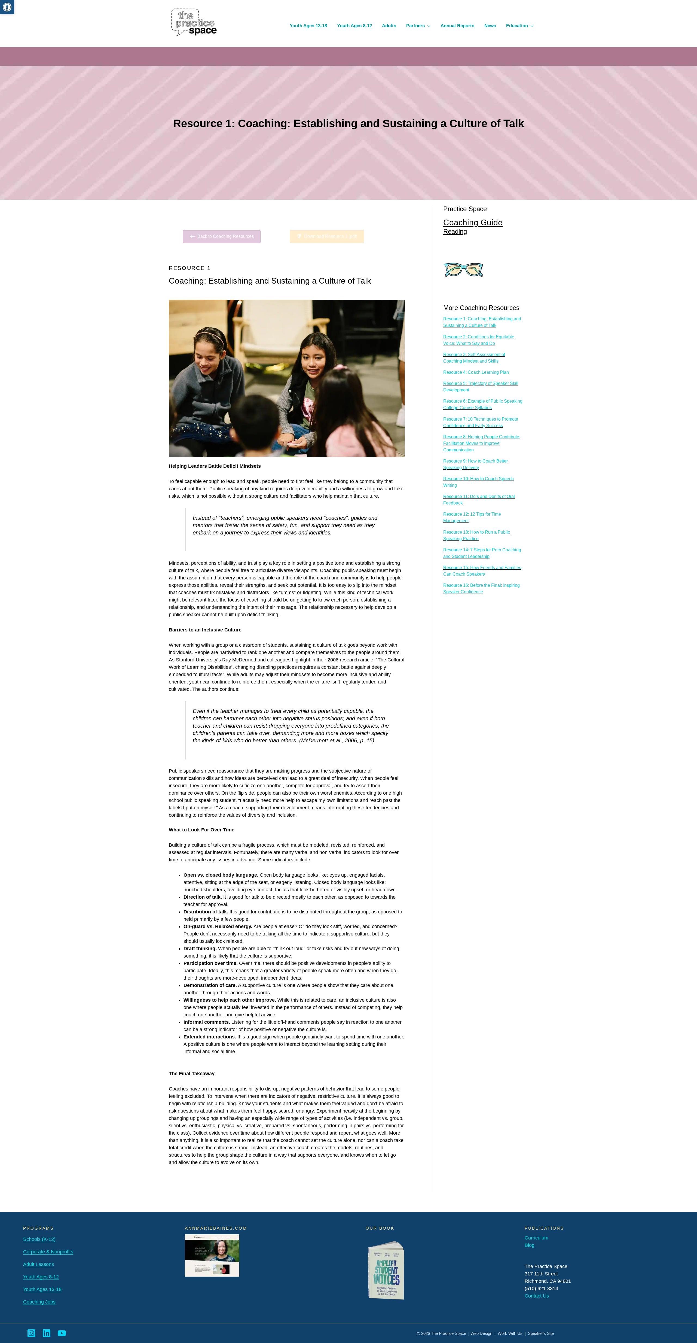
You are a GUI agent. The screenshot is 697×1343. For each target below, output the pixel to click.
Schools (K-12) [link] (39, 1239)
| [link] (525, 1333)
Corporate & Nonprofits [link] (48, 1251)
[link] (7, 7)
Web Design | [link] (484, 1333)
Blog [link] (529, 1245)
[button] (427, 25)
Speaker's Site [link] (541, 1333)
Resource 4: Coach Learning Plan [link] (476, 372)
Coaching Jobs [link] (39, 1302)
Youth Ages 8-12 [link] (41, 1277)
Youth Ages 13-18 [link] (42, 1289)
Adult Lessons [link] (38, 1264)
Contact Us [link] (537, 1296)
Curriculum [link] (536, 1238)
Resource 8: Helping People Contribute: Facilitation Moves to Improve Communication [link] (481, 443)
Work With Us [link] (510, 1333)
